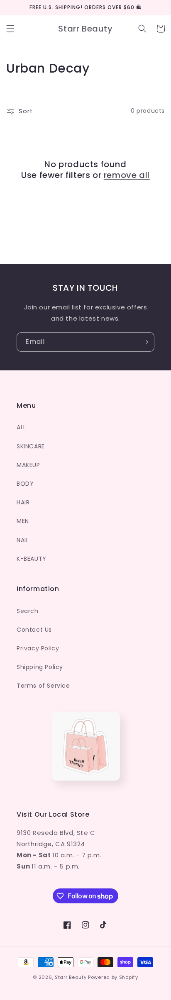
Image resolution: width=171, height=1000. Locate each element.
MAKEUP (28, 465)
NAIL (23, 540)
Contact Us (34, 629)
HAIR (23, 502)
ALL (21, 427)
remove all (127, 175)
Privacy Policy (38, 648)
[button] (10, 28)
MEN (23, 521)
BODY (25, 483)
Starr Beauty (70, 977)
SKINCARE (31, 446)
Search (28, 611)
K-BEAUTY (31, 559)
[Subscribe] (145, 342)
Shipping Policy (40, 667)
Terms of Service (43, 685)
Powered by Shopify (113, 977)
